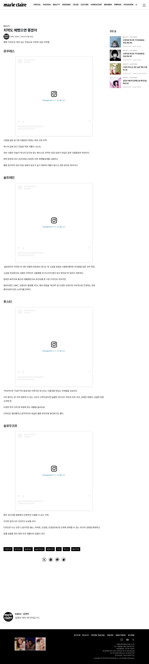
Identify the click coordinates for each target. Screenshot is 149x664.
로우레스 (18, 549)
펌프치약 (75, 549)
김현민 (17, 36)
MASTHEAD (121, 635)
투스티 (66, 549)
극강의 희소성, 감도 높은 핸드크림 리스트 (135, 68)
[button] (136, 4)
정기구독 (77, 635)
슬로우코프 (39, 549)
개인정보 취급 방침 (98, 635)
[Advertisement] (54, 584)
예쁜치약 (50, 549)
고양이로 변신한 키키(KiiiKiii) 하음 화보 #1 (133, 55)
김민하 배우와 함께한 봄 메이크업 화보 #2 (135, 82)
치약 (58, 549)
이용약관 (110, 635)
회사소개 (85, 635)
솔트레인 (28, 549)
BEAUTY (6, 26)
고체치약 (8, 549)
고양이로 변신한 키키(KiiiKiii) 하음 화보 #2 (133, 41)
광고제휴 (131, 635)
